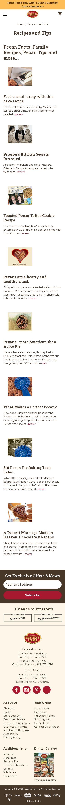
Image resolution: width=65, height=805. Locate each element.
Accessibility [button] (10, 734)
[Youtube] (47, 690)
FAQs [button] (6, 712)
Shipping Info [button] (42, 719)
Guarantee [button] (9, 776)
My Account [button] (41, 708)
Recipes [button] (8, 754)
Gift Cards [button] (40, 712)
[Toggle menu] (8, 14)
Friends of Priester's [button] (15, 765)
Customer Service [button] (14, 719)
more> (18, 114)
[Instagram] (27, 690)
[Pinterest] (37, 690)
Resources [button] (9, 757)
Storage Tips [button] (10, 761)
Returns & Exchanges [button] (16, 723)
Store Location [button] (12, 715)
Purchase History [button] (44, 715)
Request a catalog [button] (45, 779)
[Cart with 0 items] (56, 14)
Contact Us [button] (41, 723)
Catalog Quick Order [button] (46, 726)
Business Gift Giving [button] (15, 726)
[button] (44, 765)
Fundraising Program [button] (16, 730)
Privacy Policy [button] (11, 737)
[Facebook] (16, 690)
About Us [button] (9, 708)
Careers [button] (8, 768)
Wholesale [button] (9, 772)
